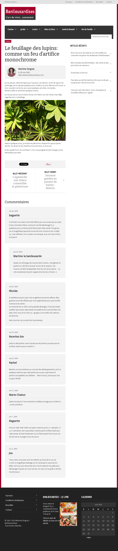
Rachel (13, 362)
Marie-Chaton (17, 394)
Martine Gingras (26, 69)
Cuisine (9, 30)
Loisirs (33, 30)
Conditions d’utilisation (84, 2)
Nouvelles (99, 2)
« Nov (88, 538)
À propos (68, 2)
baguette (14, 215)
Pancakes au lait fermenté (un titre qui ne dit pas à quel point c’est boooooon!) (90, 81)
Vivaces (8, 41)
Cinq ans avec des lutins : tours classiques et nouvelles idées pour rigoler (88, 91)
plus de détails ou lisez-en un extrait (51, 520)
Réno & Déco (48, 30)
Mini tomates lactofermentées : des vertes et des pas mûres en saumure (90, 64)
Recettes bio (16, 336)
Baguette (14, 420)
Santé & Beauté (67, 30)
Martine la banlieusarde (27, 256)
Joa (11, 453)
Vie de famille (86, 30)
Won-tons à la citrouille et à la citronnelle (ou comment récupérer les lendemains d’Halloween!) (90, 54)
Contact (109, 2)
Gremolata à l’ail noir (79, 73)
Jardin (21, 30)
